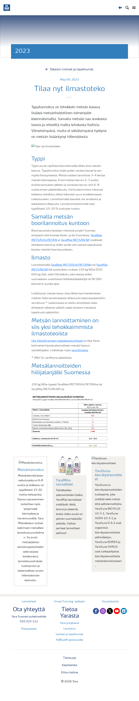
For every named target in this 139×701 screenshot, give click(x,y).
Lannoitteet (29, 601)
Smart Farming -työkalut (69, 601)
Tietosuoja (69, 658)
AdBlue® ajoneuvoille (69, 640)
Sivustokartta (110, 601)
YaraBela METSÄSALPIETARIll (70, 265)
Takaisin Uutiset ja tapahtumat (71, 69)
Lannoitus (69, 628)
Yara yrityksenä (69, 623)
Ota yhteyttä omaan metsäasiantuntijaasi (57, 341)
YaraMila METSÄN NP (75, 240)
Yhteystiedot (29, 629)
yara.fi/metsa (79, 350)
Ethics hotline (69, 672)
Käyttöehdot (69, 665)
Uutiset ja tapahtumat (69, 634)
